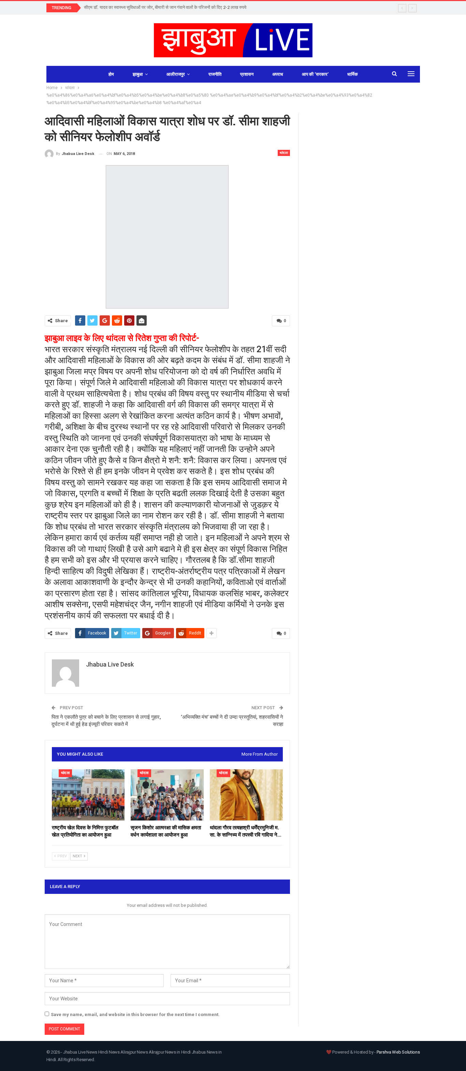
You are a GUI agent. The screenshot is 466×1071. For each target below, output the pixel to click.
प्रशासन (246, 74)
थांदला (284, 153)
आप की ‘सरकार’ (315, 74)
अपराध (277, 74)
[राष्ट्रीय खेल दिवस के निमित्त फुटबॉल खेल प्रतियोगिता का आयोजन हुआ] (88, 794)
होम (111, 74)
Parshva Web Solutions (398, 1052)
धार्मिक (352, 74)
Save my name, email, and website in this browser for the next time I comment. (135, 1014)
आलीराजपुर (175, 74)
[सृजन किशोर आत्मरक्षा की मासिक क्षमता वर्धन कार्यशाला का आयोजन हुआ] (167, 794)
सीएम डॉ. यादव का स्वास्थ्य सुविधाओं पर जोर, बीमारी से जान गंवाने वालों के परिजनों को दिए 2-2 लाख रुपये (165, 7)
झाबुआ (138, 74)
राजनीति (214, 74)
